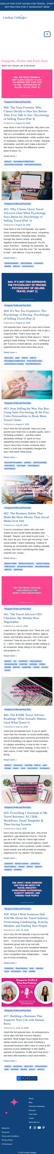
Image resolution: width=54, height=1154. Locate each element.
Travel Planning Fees (33, 364)
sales (45, 765)
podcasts (8, 161)
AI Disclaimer (7, 1144)
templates (8, 870)
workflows (17, 870)
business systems (21, 863)
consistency (38, 263)
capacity (8, 1066)
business (8, 661)
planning (8, 266)
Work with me (34, 1122)
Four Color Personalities (13, 462)
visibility (32, 971)
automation (9, 863)
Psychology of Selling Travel (24, 161)
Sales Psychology (40, 462)
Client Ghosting (26, 263)
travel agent (21, 465)
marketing (33, 664)
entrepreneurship (11, 664)
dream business (36, 661)
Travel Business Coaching (14, 364)
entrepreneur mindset (25, 566)
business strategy (42, 563)
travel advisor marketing (13, 164)
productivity (26, 667)
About (31, 1098)
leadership (23, 664)
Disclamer (6, 1132)
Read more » (10, 156)
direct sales (9, 358)
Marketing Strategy (42, 566)
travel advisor (10, 465)
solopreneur (18, 569)
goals (17, 358)
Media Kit (5, 1128)
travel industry (10, 469)
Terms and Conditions (10, 1136)
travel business (27, 266)
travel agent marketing (33, 164)
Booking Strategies (11, 263)
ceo (15, 661)
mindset (25, 358)
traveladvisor (16, 971)
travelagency (44, 768)
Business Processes (26, 563)
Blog (30, 1102)
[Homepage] (14, 34)
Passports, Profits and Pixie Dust (18, 102)
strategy (36, 667)
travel (23, 768)
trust (25, 971)
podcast (33, 358)
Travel (31, 1118)
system (7, 670)
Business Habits (10, 563)
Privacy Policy (7, 1140)
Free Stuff (33, 1114)
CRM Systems (10, 566)
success (45, 667)
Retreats (32, 1110)
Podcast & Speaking (37, 1106)
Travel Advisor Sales (34, 361)
